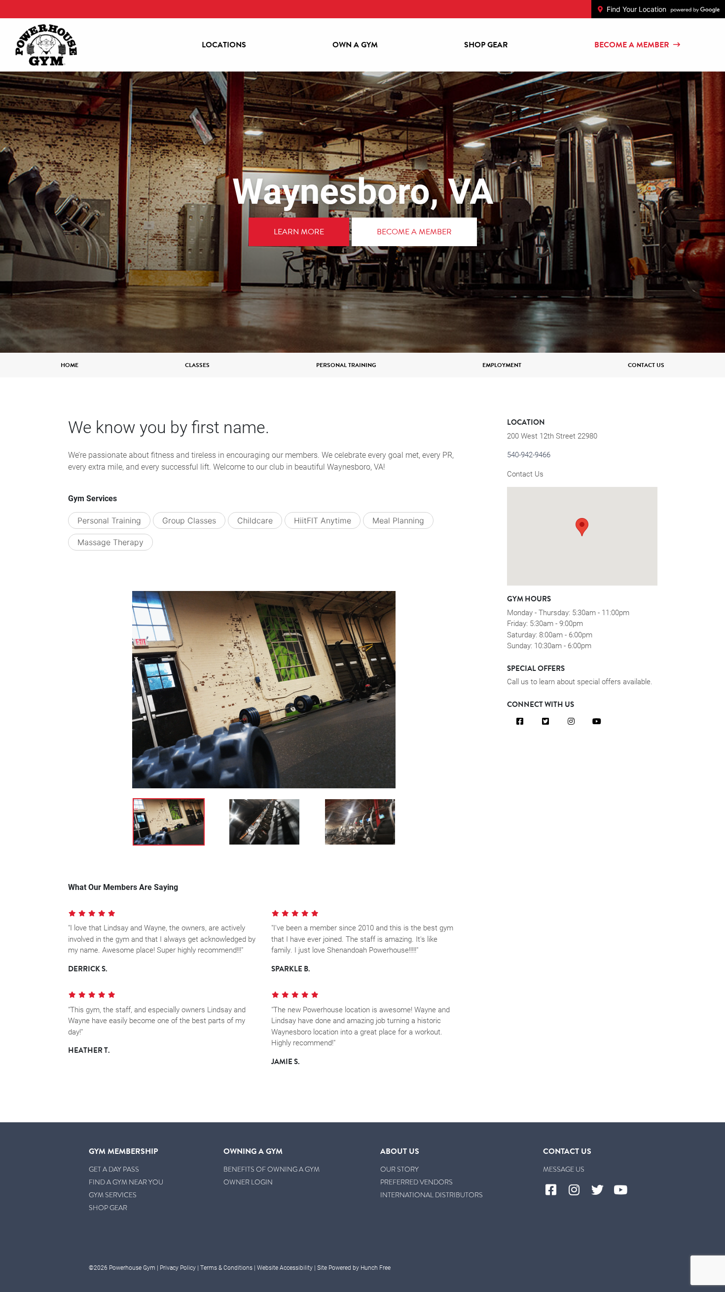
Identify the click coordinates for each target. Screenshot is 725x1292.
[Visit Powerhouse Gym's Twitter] (601, 1190)
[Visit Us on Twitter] (545, 722)
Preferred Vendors (416, 1182)
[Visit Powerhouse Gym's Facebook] (554, 1190)
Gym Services (113, 1195)
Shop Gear (486, 45)
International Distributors (431, 1195)
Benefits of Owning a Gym (271, 1169)
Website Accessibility (285, 1267)
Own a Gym (355, 45)
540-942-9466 (528, 454)
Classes (197, 365)
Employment (501, 365)
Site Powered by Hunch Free (354, 1267)
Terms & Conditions (226, 1267)
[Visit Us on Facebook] (520, 722)
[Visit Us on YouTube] (597, 722)
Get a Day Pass (114, 1169)
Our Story (399, 1169)
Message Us (563, 1169)
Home (69, 365)
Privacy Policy (178, 1267)
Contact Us (646, 365)
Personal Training (346, 365)
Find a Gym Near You (126, 1182)
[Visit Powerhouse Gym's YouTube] (624, 1190)
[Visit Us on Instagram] (571, 722)
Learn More (299, 232)
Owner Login (248, 1182)
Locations (224, 45)
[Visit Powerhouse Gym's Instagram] (577, 1190)
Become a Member (631, 45)
